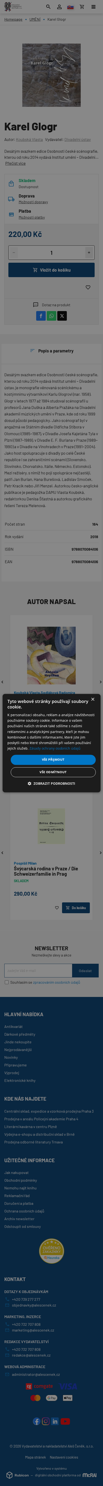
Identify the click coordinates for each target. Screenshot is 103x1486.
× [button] (92, 699)
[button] (51, 783)
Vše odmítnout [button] (53, 772)
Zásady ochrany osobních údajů (54, 748)
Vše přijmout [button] (53, 759)
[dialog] (52, 743)
